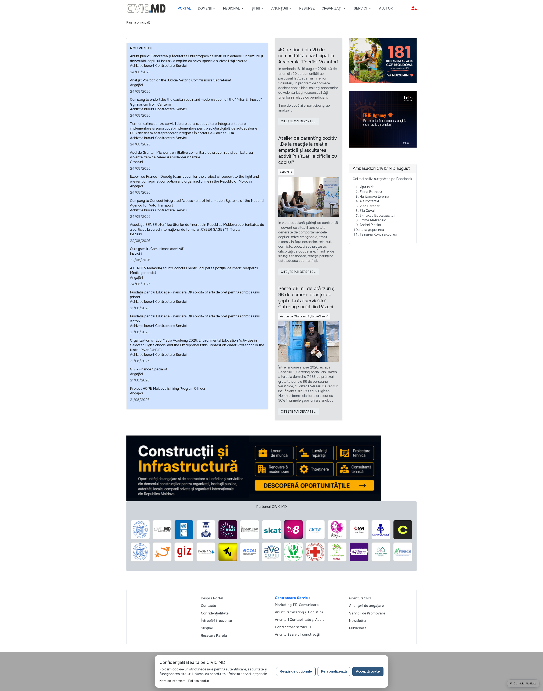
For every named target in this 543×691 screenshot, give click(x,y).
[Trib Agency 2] (383, 119)
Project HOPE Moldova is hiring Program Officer (168, 388)
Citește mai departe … (298, 121)
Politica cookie (198, 681)
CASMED (286, 172)
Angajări (136, 85)
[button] (207, 8)
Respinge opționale (296, 671)
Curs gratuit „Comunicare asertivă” (157, 249)
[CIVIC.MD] (146, 8)
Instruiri (136, 234)
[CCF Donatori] (383, 60)
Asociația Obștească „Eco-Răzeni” (304, 316)
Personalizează (334, 671)
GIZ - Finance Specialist (148, 369)
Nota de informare (172, 681)
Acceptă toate (368, 671)
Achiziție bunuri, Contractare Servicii (158, 65)
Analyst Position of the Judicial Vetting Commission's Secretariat (180, 80)
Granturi (136, 162)
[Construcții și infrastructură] (253, 468)
